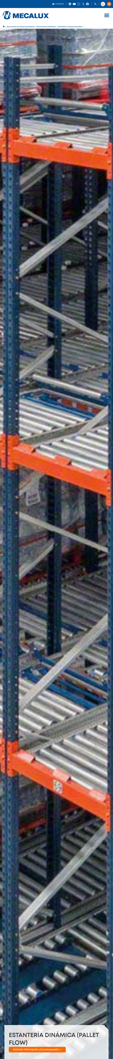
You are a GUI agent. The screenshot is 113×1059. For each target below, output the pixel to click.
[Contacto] (109, 4)
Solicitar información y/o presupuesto (36, 1050)
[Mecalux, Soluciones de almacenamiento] (26, 20)
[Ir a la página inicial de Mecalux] (4, 26)
